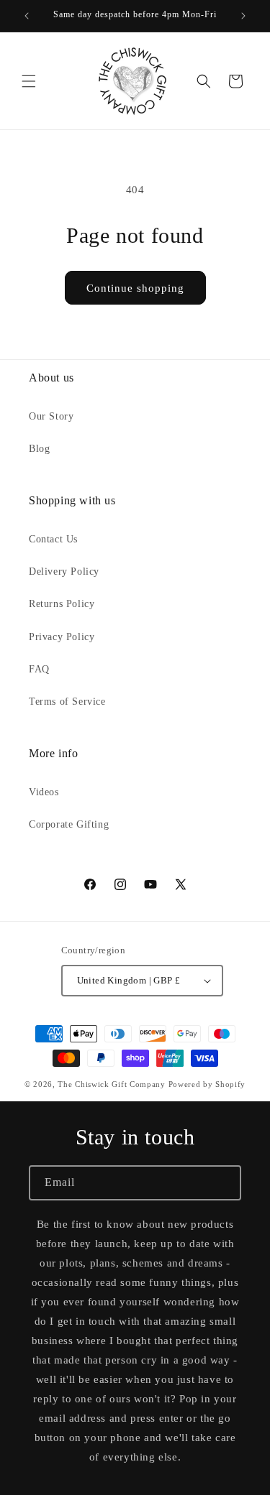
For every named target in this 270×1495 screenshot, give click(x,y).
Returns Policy (61, 603)
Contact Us (53, 539)
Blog (39, 448)
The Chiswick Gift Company (112, 1084)
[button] (29, 81)
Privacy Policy (61, 636)
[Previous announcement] (26, 16)
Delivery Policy (64, 571)
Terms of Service (67, 701)
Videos (44, 792)
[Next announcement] (243, 16)
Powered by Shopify (207, 1084)
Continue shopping (135, 288)
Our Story (51, 416)
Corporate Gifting (69, 824)
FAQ (39, 669)
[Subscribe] (224, 1182)
